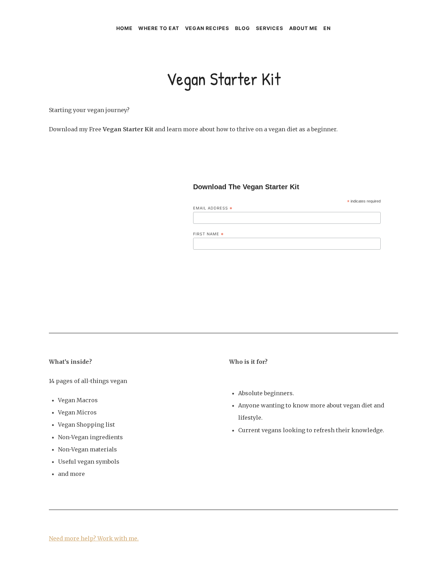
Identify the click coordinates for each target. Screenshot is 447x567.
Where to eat (158, 28)
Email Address (213, 208)
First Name (208, 234)
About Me (303, 28)
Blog (242, 28)
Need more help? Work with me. (94, 538)
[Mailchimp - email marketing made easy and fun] (357, 268)
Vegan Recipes (207, 28)
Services (269, 28)
